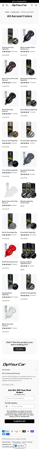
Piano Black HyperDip (27, 232)
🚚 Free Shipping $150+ (19, 1)
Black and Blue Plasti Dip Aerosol (27, 48)
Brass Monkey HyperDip (28, 109)
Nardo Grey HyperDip (9, 232)
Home (7, 12)
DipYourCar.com (11, 439)
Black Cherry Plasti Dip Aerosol (10, 79)
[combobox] (8, 406)
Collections (15, 12)
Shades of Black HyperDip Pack (26, 262)
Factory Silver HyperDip (28, 140)
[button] (32, 5)
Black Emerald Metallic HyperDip (28, 79)
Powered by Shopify (21, 439)
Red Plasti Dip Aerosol (10, 262)
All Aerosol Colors (27, 12)
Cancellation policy (8, 446)
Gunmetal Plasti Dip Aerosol (27, 171)
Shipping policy (6, 444)
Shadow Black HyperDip (7, 293)
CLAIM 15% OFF (20, 421)
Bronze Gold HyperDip (10, 140)
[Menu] (3, 5)
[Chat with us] (7, 5)
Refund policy (6, 442)
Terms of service (27, 442)
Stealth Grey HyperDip (28, 293)
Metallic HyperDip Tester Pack (26, 202)
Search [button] (21, 349)
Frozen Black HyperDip (10, 170)
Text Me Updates (11, 403)
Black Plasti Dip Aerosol (7, 110)
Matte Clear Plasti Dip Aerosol (10, 202)
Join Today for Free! (8, 384)
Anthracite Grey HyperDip (8, 48)
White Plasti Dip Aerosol (7, 324)
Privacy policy (16, 442)
